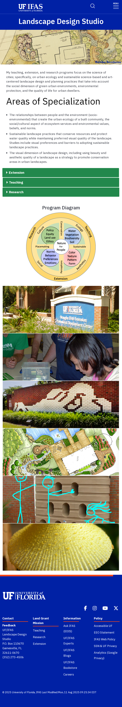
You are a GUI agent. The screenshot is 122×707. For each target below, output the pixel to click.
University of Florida (23, 692)
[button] (60, 172)
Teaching (39, 630)
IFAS (38, 692)
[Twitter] (116, 608)
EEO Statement (104, 632)
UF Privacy (110, 646)
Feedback (9, 625)
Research (39, 637)
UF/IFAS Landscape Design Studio (14, 634)
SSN (96, 646)
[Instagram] (95, 608)
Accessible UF (103, 626)
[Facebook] (86, 608)
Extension (39, 644)
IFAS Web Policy (104, 639)
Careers (68, 674)
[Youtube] (105, 608)
